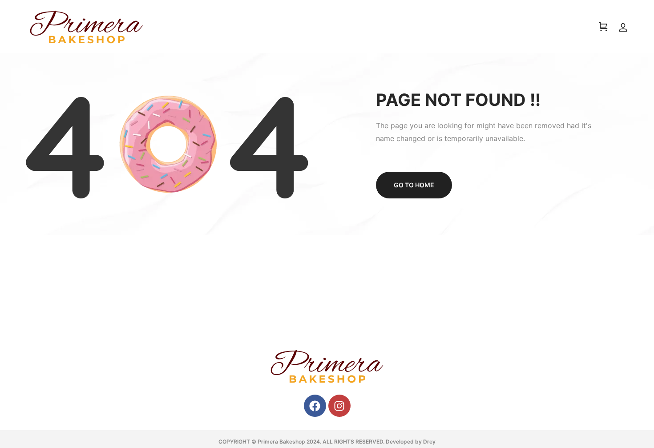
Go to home (414, 185)
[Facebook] (315, 406)
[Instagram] (339, 406)
